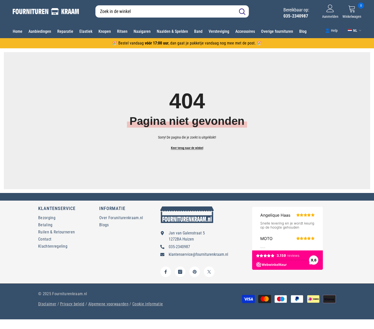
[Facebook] (165, 271)
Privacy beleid (72, 304)
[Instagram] (180, 271)
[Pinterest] (194, 271)
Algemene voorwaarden (108, 304)
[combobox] (165, 11)
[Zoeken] (172, 11)
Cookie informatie (147, 304)
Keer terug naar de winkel (187, 148)
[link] (331, 30)
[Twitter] (209, 271)
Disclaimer (47, 304)
